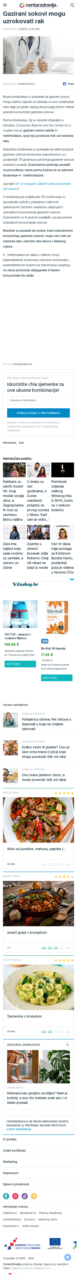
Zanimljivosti (26, 83)
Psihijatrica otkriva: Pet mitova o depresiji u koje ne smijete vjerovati (46, 724)
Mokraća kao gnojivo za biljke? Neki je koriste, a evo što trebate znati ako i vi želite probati (37, 1098)
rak (21, 442)
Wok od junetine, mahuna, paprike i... (36, 849)
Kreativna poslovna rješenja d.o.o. (31, 1268)
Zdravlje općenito (33, 713)
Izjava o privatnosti (16, 1184)
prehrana (10, 442)
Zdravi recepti (30, 1226)
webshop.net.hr (47, 1219)
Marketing (10, 1162)
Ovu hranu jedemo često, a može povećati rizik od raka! (44, 777)
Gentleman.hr (28, 1213)
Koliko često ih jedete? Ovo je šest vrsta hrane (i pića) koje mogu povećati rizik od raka (45, 752)
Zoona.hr (29, 1219)
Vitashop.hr (10, 1213)
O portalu (9, 1139)
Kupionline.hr (11, 1226)
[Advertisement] (38, 324)
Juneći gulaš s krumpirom (27, 932)
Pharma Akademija (50, 1213)
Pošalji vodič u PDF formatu (38, 413)
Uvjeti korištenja (14, 1150)
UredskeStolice (12, 1219)
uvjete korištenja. (19, 1129)
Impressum (11, 1173)
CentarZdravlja (38, 5)
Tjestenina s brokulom (24, 1016)
